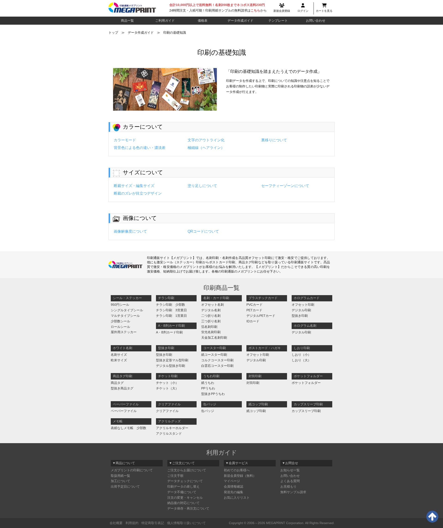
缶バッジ (207, 411)
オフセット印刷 (303, 304)
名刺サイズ (119, 354)
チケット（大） (167, 388)
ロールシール (120, 327)
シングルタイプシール (127, 310)
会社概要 (116, 523)
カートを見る (324, 10)
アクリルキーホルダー (172, 428)
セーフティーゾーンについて (285, 186)
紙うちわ (207, 383)
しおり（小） (301, 354)
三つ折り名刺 (211, 321)
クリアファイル (167, 411)
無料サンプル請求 (293, 492)
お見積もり (288, 486)
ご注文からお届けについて (186, 470)
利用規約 (132, 523)
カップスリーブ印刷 (306, 411)
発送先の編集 (233, 492)
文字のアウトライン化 (206, 140)
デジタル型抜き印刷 (170, 366)
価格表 (202, 20)
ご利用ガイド (165, 20)
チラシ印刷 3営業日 (171, 310)
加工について (120, 481)
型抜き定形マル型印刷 (172, 360)
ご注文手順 (175, 476)
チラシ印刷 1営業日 (171, 315)
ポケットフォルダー (306, 383)
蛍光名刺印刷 (211, 332)
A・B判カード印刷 (169, 332)
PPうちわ (208, 388)
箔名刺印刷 (209, 327)
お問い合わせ (315, 20)
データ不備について (181, 492)
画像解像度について (130, 231)
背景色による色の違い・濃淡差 (139, 148)
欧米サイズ (119, 360)
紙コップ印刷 (256, 411)
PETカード (254, 310)
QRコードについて (203, 231)
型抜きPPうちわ (213, 394)
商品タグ (117, 383)
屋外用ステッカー (124, 332)
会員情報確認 (233, 486)
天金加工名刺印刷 (214, 337)
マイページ (232, 481)
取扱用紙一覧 (120, 476)
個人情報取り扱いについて (186, 523)
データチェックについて (185, 481)
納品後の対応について (183, 503)
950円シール (120, 304)
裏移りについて (274, 140)
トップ (113, 32)
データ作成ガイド (240, 20)
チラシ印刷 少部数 (170, 304)
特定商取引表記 (152, 523)
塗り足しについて (202, 186)
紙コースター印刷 (214, 354)
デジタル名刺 (211, 310)
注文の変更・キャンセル (185, 497)
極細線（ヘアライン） (206, 148)
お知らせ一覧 (290, 470)
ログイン (302, 10)
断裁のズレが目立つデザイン (138, 193)
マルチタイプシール (125, 315)
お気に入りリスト (237, 497)
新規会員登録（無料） (240, 476)
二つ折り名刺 (211, 315)
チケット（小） (167, 383)
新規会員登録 (281, 10)
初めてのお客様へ (237, 470)
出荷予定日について (125, 486)
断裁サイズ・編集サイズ (134, 186)
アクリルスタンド (169, 433)
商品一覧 (127, 20)
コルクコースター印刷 (217, 360)
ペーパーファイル (124, 411)
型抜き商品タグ (122, 388)
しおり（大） (301, 360)
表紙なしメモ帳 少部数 (128, 428)
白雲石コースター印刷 (217, 366)
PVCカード (254, 304)
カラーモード (125, 140)
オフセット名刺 (212, 304)
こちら (255, 10)
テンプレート (278, 20)
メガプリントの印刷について (132, 470)
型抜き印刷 (300, 315)
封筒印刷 (252, 383)
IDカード (252, 321)
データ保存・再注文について (188, 508)
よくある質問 (290, 481)
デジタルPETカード (260, 315)
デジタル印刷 (301, 310)
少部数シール (120, 321)
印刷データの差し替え (183, 486)
